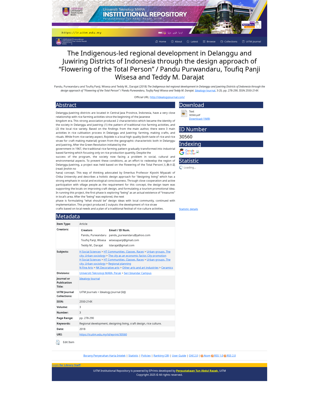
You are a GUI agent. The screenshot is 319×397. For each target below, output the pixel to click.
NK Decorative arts (107, 267)
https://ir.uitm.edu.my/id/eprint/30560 (103, 334)
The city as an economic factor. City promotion (137, 255)
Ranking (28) (161, 355)
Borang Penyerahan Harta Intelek (104, 355)
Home (162, 41)
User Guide (179, 355)
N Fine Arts (86, 267)
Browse (210, 41)
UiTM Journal (253, 41)
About (178, 41)
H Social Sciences (90, 251)
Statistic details (188, 209)
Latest (194, 41)
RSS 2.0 (231, 355)
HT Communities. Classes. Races (124, 251)
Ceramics (167, 267)
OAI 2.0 (193, 355)
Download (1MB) (199, 119)
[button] (58, 342)
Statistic (133, 355)
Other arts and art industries (140, 267)
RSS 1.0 (218, 355)
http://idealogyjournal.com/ (167, 97)
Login (66, 365)
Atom (207, 355)
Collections (230, 41)
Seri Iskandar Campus (138, 273)
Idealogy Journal (205, 90)
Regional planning (119, 263)
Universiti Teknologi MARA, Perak (100, 273)
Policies (146, 355)
